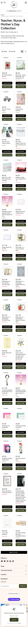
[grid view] (22, 51)
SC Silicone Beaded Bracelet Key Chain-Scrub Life (7, 391)
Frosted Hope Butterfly (19, 109)
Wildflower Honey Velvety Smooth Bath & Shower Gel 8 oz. (7, 214)
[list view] (25, 51)
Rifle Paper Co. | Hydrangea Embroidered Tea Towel (20, 284)
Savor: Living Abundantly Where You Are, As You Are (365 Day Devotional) (21, 356)
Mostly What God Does (6, 353)
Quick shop (7, 83)
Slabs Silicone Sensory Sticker (6, 142)
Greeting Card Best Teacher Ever (7, 459)
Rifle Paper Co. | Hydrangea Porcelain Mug (6, 318)
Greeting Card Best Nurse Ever (21, 426)
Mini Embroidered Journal (7, 75)
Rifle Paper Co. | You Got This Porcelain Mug (6, 283)
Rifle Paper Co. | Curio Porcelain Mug (20, 248)
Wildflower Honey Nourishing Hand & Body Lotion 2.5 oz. (21, 392)
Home (2, 14)
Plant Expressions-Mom (20, 459)
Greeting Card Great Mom (5, 426)
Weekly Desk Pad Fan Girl (6, 248)
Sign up (23, 586)
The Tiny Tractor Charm (6, 109)
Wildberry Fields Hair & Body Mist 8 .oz (21, 179)
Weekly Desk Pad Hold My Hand (20, 212)
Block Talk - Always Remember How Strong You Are (21, 76)
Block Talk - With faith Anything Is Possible (6, 179)
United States (13, 593)
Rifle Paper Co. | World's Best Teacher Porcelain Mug (20, 319)
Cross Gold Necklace (5, 533)
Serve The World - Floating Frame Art (7, 491)
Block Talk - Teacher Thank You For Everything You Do (21, 144)
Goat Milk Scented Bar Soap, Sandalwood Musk (21, 534)
